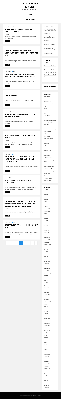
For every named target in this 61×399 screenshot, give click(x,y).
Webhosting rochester (48, 178)
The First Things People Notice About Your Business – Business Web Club (21, 52)
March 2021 (46, 344)
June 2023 (46, 280)
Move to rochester (47, 131)
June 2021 (46, 337)
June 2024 (46, 251)
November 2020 (47, 354)
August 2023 (46, 275)
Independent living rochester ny (50, 120)
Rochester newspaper (48, 157)
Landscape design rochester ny (50, 129)
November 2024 (47, 239)
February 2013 (47, 385)
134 (25, 242)
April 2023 (46, 285)
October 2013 (46, 366)
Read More (7, 64)
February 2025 (47, 232)
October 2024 (46, 242)
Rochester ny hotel (47, 164)
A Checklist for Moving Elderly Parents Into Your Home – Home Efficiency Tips (19, 159)
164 (33, 242)
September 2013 (47, 368)
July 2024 (46, 249)
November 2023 (47, 268)
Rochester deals (47, 148)
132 (17, 242)
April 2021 (46, 342)
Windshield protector (48, 180)
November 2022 (47, 297)
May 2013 (46, 378)
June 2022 (46, 309)
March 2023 (46, 287)
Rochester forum (47, 150)
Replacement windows (48, 138)
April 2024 (46, 256)
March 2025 (46, 230)
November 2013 (47, 363)
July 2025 (46, 220)
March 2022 (46, 316)
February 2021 (47, 347)
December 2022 (47, 294)
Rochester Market (30, 5)
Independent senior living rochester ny (48, 123)
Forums (45, 110)
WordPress (39, 395)
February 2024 (47, 261)
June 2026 (46, 194)
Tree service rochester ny (49, 171)
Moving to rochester (48, 133)
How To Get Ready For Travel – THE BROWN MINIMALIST (20, 115)
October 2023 (46, 270)
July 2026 (46, 192)
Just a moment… (12, 95)
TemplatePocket (30, 395)
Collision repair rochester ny (49, 103)
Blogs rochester (47, 96)
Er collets (45, 108)
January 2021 (46, 349)
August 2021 (46, 332)
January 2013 (46, 387)
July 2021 (46, 335)
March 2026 (46, 201)
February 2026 (47, 204)
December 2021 (47, 323)
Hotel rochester (47, 115)
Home (30, 14)
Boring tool (46, 98)
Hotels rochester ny (48, 118)
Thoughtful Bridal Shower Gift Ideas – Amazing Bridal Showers (20, 75)
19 (48, 72)
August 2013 (46, 371)
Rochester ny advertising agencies (49, 161)
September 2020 (47, 359)
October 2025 (46, 213)
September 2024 (47, 244)
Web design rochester (48, 175)
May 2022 (46, 311)
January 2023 (46, 292)
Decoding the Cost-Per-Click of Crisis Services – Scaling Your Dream (50, 44)
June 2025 (46, 223)
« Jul (45, 79)
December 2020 (47, 351)
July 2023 (46, 277)
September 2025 (47, 216)
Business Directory (47, 101)
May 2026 (46, 196)
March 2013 (46, 382)
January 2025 (46, 235)
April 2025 (46, 227)
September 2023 (47, 273)
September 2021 (47, 330)
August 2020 (46, 361)
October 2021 (46, 328)
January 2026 (46, 206)
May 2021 (46, 339)
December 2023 (47, 266)
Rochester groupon (47, 152)
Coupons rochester (47, 106)
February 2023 (47, 289)
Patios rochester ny (48, 136)
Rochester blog (47, 143)
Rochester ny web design (49, 166)
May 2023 (46, 282)
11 (46, 71)
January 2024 (46, 263)
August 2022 (46, 304)
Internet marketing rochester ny (50, 126)
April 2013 (46, 380)
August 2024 (46, 247)
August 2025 (46, 218)
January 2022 (46, 320)
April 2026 (46, 199)
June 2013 (46, 375)
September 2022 (47, 301)
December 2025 (47, 208)
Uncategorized (47, 173)
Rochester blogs (47, 145)
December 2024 (47, 237)
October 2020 (46, 356)
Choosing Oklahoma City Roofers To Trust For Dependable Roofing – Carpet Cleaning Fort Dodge (21, 203)
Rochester (46, 141)
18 (46, 72)
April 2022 (46, 313)
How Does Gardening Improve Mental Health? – (18, 30)
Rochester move (47, 155)
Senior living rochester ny (49, 168)
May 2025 (46, 225)
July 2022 (46, 306)
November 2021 (47, 325)
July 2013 (46, 373)
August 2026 (46, 189)
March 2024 (46, 258)
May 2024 (46, 254)
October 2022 (46, 299)
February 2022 (47, 318)
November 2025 (47, 211)
